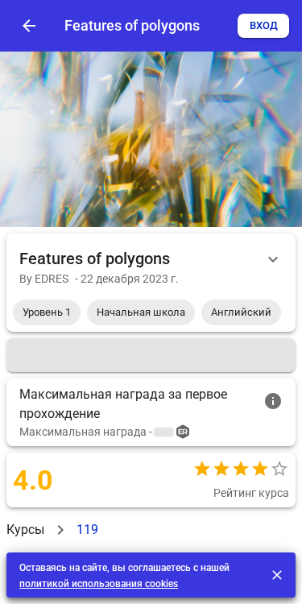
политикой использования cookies (98, 584)
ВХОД (264, 25)
